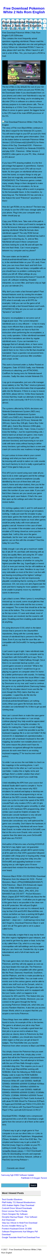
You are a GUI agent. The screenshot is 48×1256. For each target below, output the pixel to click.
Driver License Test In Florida (14, 1211)
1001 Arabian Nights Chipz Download (18, 1205)
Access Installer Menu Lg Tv (14, 1226)
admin (22, 29)
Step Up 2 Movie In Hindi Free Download (19, 1223)
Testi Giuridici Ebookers (12, 1199)
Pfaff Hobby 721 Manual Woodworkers (18, 1202)
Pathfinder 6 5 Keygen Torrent (34, 1178)
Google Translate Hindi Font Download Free (21, 1237)
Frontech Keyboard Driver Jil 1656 (17, 1228)
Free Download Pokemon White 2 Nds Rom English (24, 10)
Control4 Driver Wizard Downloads (17, 1208)
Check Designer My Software (15, 1214)
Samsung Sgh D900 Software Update (17, 1175)
